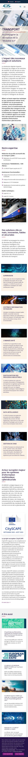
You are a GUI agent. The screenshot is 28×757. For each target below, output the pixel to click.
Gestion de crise (10, 444)
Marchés (9, 12)
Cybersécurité (9, 341)
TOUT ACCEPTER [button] (8, 754)
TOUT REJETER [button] (19, 754)
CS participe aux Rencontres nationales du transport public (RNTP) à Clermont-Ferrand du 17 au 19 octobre (13, 634)
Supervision (8, 276)
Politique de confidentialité (8, 749)
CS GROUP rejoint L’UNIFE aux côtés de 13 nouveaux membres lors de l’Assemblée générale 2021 (13, 698)
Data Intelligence (10, 412)
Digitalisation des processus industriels (12, 376)
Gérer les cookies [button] (17, 751)
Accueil (4, 12)
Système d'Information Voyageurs (13, 308)
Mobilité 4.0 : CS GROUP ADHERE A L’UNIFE (11, 728)
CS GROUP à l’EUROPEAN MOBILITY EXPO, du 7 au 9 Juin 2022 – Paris (13, 667)
